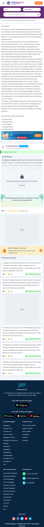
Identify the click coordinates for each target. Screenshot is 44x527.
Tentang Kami (7, 497)
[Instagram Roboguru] (13, 518)
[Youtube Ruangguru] (26, 518)
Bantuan (5, 506)
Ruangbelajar (7, 452)
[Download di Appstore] (22, 416)
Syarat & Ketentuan (9, 491)
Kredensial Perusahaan (10, 473)
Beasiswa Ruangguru (9, 476)
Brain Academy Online (29, 425)
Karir (4, 509)
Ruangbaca (6, 446)
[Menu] (3, 3)
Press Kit (6, 503)
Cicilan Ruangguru (8, 479)
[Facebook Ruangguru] (18, 518)
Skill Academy (26, 431)
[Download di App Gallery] (35, 416)
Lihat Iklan (22, 185)
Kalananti (25, 440)
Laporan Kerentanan (9, 485)
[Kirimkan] (5, 14)
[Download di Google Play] (22, 405)
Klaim (38, 135)
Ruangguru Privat (8, 458)
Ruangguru (6, 425)
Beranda (3, 20)
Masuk (39, 3)
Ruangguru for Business (10, 440)
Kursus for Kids (8, 434)
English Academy (27, 428)
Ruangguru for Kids (9, 437)
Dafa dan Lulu (7, 431)
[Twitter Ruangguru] (22, 518)
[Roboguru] (15, 3)
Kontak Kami (7, 500)
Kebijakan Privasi (8, 494)
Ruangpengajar (7, 455)
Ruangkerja (25, 434)
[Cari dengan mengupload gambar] (38, 14)
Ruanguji (5, 443)
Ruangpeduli (7, 461)
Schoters (25, 437)
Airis (4, 464)
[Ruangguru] (22, 385)
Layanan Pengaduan (9, 488)
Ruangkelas (6, 449)
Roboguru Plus (7, 428)
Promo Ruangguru (8, 482)
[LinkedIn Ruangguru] (30, 518)
